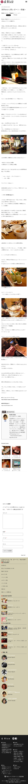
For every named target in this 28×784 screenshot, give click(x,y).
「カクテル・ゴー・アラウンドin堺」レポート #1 (17, 647)
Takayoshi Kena (11, 664)
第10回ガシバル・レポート (14, 607)
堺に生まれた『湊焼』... (19, 761)
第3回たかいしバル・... (7, 772)
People (15, 742)
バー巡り (3, 586)
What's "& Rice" (17, 766)
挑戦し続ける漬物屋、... (19, 753)
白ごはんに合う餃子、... (19, 745)
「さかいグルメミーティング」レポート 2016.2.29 (17, 614)
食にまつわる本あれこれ (6, 568)
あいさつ (3, 574)
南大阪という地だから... (19, 751)
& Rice (5, 738)
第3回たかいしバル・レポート (14, 619)
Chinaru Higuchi (11, 671)
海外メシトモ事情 (5, 592)
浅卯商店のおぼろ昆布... (7, 749)
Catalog (4, 742)
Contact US (16, 768)
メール (5, 538)
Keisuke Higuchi (11, 657)
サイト (4, 544)
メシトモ (3, 583)
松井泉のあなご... (5, 747)
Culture (15, 749)
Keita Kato (7, 13)
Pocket (15, 15)
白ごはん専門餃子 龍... (7, 752)
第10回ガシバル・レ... (6, 768)
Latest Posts (11, 411)
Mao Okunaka (11, 678)
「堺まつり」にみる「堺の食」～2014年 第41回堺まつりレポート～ (17, 629)
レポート (19, 13)
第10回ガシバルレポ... (6, 766)
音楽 (2, 589)
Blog (3, 765)
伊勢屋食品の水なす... (6, 745)
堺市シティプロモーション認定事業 (15, 776)
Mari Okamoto (11, 686)
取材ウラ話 (3, 571)
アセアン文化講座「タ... (19, 759)
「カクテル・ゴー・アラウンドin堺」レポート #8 (17, 641)
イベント (15, 13)
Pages (15, 765)
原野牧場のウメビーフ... (7, 744)
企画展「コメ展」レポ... (19, 758)
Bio (4, 411)
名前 (4, 531)
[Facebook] (5, 421)
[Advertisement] (14, 488)
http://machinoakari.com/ (7, 405)
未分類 (2, 565)
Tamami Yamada (11, 700)
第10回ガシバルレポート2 (13, 600)
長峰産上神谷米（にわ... (7, 751)
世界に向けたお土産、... (19, 754)
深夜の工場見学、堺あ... (19, 756)
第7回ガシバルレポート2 (13, 634)
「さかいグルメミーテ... (7, 770)
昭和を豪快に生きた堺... (19, 744)
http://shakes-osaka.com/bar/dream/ (9, 399)
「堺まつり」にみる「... (7, 773)
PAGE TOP (23, 555)
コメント (5, 512)
